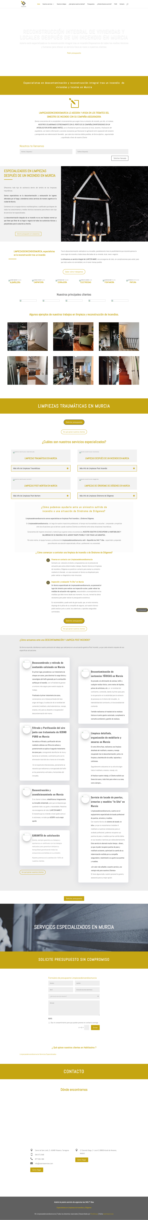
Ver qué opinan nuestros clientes (74, 432)
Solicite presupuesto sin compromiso (28, 234)
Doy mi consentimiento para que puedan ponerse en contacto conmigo (74, 1022)
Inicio (38, 4)
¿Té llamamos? (142, 610)
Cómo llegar (36, 1170)
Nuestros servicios (47, 4)
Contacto (122, 4)
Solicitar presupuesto (74, 422)
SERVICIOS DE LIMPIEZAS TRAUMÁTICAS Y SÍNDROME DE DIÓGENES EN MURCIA (74, 34)
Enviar (95, 1027)
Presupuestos (90, 4)
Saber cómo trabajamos (74, 271)
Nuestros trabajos (61, 4)
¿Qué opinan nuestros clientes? (77, 4)
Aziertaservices (108, 1214)
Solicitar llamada (120, 158)
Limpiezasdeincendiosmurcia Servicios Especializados (38, 1054)
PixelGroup (94, 1214)
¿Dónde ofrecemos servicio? (104, 4)
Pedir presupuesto (74, 53)
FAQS (115, 4)
